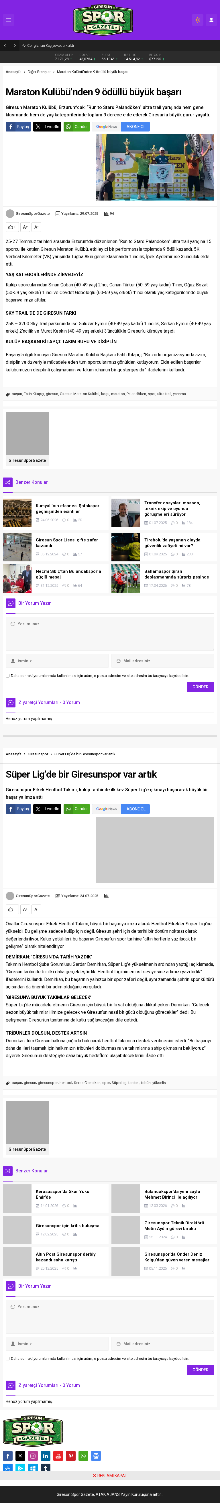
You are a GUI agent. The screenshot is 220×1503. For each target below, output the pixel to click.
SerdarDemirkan (87, 1083)
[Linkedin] (45, 1456)
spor (152, 394)
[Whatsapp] (83, 1456)
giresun (52, 394)
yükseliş (159, 1083)
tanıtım (134, 1083)
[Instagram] (33, 1456)
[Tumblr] (45, 1468)
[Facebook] (8, 1456)
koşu (105, 394)
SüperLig (119, 1083)
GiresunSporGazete (33, 213)
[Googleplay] (20, 1468)
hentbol (66, 1083)
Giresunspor (38, 754)
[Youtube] (58, 1456)
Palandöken (136, 394)
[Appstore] (8, 1468)
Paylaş (23, 126)
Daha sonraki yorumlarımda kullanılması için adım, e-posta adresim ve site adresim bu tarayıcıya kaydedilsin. (100, 675)
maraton (118, 394)
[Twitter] (20, 1456)
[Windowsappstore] (33, 1468)
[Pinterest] (71, 1456)
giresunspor (48, 1083)
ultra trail (164, 394)
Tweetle (51, 126)
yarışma (179, 394)
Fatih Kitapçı (34, 394)
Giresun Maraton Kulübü (79, 394)
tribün (146, 1083)
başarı (17, 394)
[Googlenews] (96, 1456)
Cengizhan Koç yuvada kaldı (50, 45)
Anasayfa (13, 72)
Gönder (81, 126)
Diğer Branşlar (39, 72)
